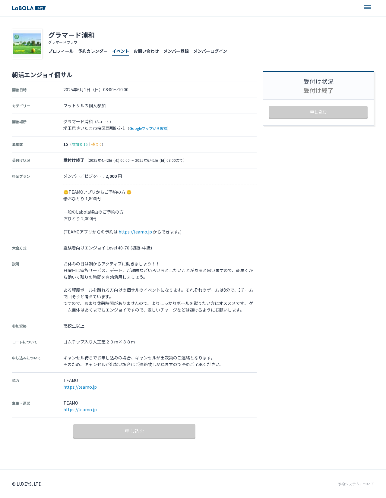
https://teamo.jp (135, 232)
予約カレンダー (93, 51)
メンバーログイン (210, 51)
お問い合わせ (146, 51)
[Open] (367, 7)
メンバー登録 (176, 51)
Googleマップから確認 (148, 128)
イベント (120, 51)
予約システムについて (356, 484)
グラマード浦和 (71, 34)
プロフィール (61, 51)
